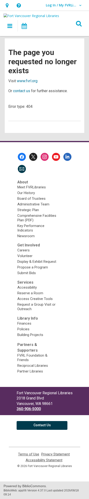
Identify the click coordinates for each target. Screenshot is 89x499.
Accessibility (27, 287)
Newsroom (26, 236)
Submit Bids (26, 273)
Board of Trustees (31, 198)
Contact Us (42, 425)
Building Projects (30, 335)
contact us (21, 91)
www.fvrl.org (27, 81)
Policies (23, 329)
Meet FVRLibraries (31, 187)
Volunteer (25, 256)
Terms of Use (28, 454)
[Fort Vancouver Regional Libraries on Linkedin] (67, 157)
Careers (23, 250)
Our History (26, 193)
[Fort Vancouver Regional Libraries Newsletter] (22, 169)
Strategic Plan (28, 210)
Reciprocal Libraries (32, 365)
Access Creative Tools (35, 299)
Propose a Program (32, 267)
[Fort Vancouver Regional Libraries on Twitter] (33, 157)
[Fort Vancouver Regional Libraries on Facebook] (22, 157)
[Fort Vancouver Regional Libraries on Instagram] (45, 157)
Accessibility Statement (44, 460)
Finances (24, 323)
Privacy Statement (55, 454)
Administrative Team (33, 204)
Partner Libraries (30, 371)
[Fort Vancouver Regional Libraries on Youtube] (56, 157)
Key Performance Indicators (30, 228)
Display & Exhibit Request (36, 261)
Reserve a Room (30, 293)
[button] (7, 5)
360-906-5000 (29, 409)
